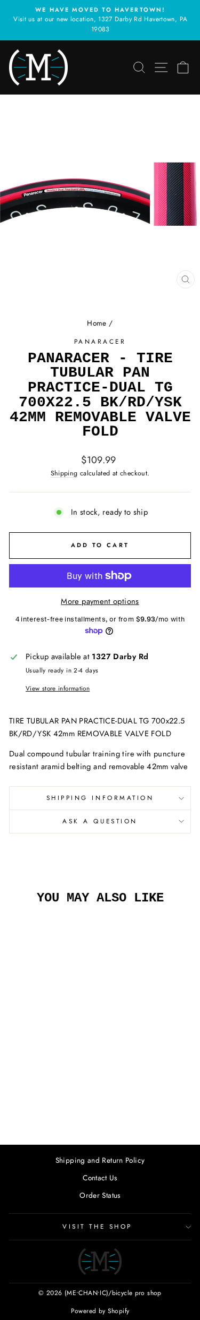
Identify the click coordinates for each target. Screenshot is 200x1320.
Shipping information (100, 797)
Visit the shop (97, 1226)
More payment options (100, 601)
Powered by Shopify (100, 1311)
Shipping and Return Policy (100, 1160)
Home (96, 323)
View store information (58, 688)
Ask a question (99, 820)
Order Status (99, 1195)
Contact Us (100, 1177)
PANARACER (100, 341)
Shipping (64, 473)
